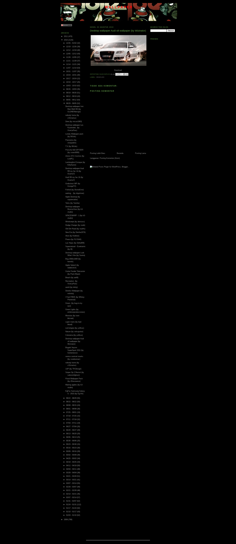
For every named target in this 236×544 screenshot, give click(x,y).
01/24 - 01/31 (71, 504)
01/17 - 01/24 (71, 508)
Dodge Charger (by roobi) (75, 225)
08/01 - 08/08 (71, 409)
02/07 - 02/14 (71, 497)
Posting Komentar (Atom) (110, 158)
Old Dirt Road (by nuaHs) (75, 229)
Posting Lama (140, 153)
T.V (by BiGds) (71, 146)
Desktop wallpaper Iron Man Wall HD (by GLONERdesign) (74, 109)
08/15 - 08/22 (71, 402)
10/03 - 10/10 (71, 86)
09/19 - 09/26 (71, 93)
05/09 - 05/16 (71, 451)
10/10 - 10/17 (71, 82)
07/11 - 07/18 (71, 419)
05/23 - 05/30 (71, 444)
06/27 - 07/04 (71, 426)
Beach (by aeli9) (71, 278)
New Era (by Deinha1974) (75, 232)
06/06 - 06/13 (71, 437)
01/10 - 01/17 (71, 512)
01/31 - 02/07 (71, 501)
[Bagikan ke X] (121, 74)
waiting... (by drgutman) (74, 193)
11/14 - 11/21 (71, 64)
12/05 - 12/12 (71, 54)
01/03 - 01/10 (71, 515)
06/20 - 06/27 (71, 430)
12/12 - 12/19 (71, 50)
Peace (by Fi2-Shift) (73, 239)
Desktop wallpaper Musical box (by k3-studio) (74, 209)
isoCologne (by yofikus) (74, 328)
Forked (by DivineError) (74, 190)
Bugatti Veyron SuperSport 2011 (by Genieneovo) (74, 350)
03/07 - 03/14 (71, 483)
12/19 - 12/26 (71, 47)
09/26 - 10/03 (71, 89)
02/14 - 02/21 (71, 494)
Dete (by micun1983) (73, 121)
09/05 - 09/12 (71, 100)
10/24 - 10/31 (71, 75)
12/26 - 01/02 (71, 43)
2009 (66, 519)
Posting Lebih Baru (97, 153)
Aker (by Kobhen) (72, 236)
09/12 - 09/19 (71, 96)
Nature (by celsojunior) (74, 332)
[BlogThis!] (119, 74)
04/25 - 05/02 (71, 458)
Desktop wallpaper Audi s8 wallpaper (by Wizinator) (74, 341)
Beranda (120, 153)
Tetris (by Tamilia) (72, 203)
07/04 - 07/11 (71, 423)
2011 (66, 36)
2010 (66, 40)
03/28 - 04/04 (71, 473)
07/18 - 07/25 (71, 416)
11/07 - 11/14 (71, 68)
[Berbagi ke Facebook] (124, 74)
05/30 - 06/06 (71, 441)
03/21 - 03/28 (71, 476)
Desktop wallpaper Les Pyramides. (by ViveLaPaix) (74, 127)
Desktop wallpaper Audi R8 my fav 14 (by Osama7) (74, 171)
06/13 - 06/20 (71, 434)
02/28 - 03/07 (71, 487)
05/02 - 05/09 (71, 455)
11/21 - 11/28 (71, 61)
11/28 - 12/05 (71, 57)
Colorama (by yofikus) (74, 335)
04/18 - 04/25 (71, 462)
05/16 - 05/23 (71, 448)
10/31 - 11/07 (71, 71)
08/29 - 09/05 (71, 103)
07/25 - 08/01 (71, 412)
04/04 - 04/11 (71, 469)
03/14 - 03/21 (71, 480)
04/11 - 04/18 (71, 465)
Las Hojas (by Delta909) (74, 243)
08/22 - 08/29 (71, 398)
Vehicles (100, 77)
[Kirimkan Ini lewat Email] (116, 74)
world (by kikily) (71, 287)
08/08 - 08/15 (71, 405)
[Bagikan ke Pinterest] (127, 74)
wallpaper (119, 7)
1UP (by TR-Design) (73, 369)
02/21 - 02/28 (71, 490)
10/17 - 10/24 (71, 78)
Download (118, 70)
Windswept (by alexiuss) (75, 222)
